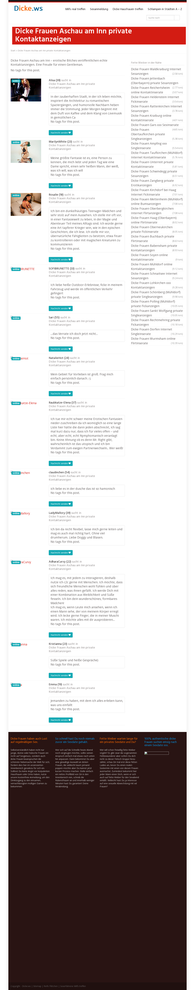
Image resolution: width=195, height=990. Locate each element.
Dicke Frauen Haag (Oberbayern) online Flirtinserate (157, 220)
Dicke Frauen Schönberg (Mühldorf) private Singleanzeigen (157, 294)
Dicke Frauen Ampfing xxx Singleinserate (157, 145)
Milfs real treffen (75, 9)
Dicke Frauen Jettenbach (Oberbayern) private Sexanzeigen (157, 80)
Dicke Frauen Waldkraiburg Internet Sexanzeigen (157, 71)
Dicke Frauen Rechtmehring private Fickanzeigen (157, 322)
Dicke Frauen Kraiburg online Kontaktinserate (157, 117)
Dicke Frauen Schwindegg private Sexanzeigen (157, 173)
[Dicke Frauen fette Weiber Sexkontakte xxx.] (28, 9)
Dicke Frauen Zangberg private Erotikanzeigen (157, 183)
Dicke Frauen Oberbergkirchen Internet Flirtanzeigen (157, 210)
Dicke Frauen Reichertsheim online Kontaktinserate (157, 90)
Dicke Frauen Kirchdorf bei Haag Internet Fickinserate (157, 192)
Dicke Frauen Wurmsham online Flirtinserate (157, 340)
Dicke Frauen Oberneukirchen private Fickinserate (157, 229)
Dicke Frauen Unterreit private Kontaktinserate (157, 164)
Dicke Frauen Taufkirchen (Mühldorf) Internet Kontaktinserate (157, 155)
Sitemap (37, 986)
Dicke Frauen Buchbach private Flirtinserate (157, 238)
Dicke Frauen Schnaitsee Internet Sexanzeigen (157, 275)
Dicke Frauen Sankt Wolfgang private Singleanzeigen (157, 313)
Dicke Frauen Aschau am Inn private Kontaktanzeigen (72, 86)
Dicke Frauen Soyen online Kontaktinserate (157, 257)
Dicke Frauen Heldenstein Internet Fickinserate (157, 99)
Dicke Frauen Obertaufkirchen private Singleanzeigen (157, 134)
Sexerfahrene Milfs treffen (73, 986)
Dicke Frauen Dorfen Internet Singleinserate (157, 331)
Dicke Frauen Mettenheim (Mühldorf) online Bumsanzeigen (157, 201)
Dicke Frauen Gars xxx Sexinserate (157, 125)
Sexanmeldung (99, 9)
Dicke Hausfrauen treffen (128, 9)
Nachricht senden (60, 132)
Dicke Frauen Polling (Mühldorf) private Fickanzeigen (157, 303)
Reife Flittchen (51, 986)
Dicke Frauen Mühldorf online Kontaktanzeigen (157, 266)
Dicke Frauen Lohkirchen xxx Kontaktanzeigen (157, 285)
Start (13, 50)
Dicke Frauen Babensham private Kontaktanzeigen (157, 248)
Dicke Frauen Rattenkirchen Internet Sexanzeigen (157, 108)
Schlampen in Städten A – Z (165, 9)
